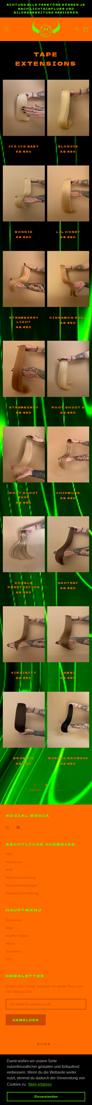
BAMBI (68, 672)
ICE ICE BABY (23, 146)
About (10, 943)
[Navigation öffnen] (6, 29)
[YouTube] (18, 827)
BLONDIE (68, 146)
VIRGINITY (24, 672)
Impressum (14, 862)
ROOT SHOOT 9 (68, 407)
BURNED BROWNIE (68, 758)
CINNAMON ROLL (68, 317)
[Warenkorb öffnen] (86, 29)
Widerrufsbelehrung (20, 877)
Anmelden (26, 1020)
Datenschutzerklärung (22, 893)
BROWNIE (23, 758)
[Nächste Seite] (57, 785)
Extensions (14, 920)
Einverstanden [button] (46, 1096)
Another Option (17, 936)
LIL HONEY (68, 232)
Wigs (9, 928)
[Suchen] (77, 29)
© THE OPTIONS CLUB (46, 1054)
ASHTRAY (68, 583)
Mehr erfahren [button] (40, 1084)
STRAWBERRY (24, 407)
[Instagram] (7, 827)
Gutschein (13, 951)
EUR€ (44, 1043)
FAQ (9, 854)
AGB (9, 870)
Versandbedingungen (22, 885)
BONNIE (24, 232)
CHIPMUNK (68, 493)
